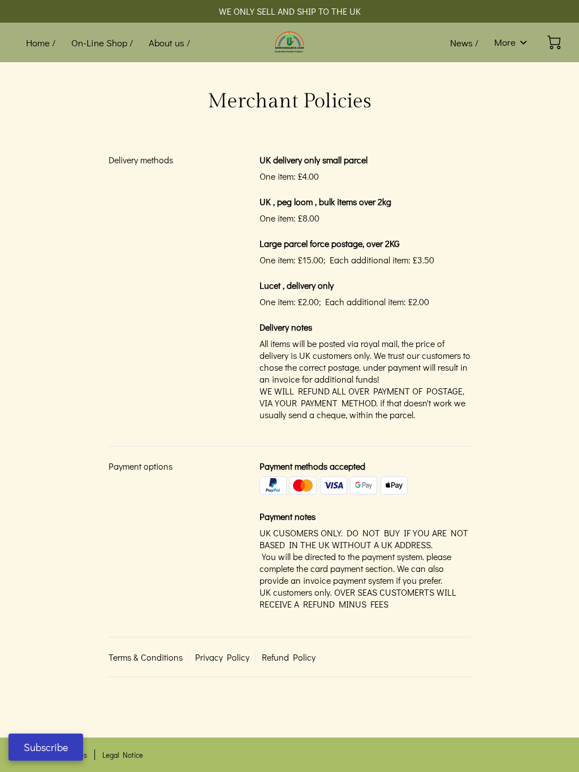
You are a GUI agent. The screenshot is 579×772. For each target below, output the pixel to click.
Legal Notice (122, 755)
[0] (554, 42)
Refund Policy (289, 657)
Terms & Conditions (146, 657)
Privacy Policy (222, 657)
